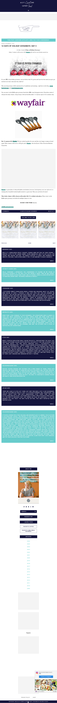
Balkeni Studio (44, 701)
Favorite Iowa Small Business (28, 531)
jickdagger (6, 288)
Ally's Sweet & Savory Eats (24, 701)
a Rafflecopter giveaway (7, 207)
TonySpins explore (19, 435)
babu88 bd (6, 249)
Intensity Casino (8, 268)
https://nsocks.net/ (46, 371)
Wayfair (28, 52)
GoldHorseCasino (8, 365)
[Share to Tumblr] (52, 211)
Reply (52, 260)
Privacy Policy (25, 697)
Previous (4, 243)
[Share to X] (50, 211)
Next (54, 243)
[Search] (35, 511)
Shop (34, 697)
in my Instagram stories (17, 88)
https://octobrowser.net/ (11, 345)
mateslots (6, 312)
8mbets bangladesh (17, 291)
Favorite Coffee (28, 526)
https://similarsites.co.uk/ (11, 395)
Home (29, 243)
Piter (4, 337)
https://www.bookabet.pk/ (27, 319)
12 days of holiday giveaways (28, 211)
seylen (5, 388)
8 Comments (5, 211)
